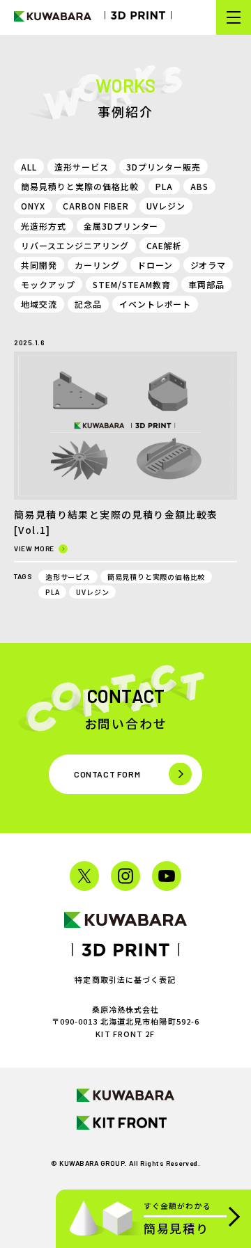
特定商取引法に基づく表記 (125, 979)
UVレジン (165, 206)
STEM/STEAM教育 (132, 284)
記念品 (88, 304)
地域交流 (39, 304)
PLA (164, 186)
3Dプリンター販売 (163, 167)
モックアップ (48, 284)
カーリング (97, 265)
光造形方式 (43, 226)
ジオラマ (208, 265)
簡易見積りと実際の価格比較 (79, 186)
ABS (199, 186)
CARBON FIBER (96, 206)
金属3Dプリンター (121, 226)
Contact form (107, 774)
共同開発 (39, 265)
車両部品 (206, 284)
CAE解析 (164, 245)
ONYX (33, 206)
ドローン (155, 265)
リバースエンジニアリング (75, 245)
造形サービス (81, 167)
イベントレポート (155, 304)
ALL (29, 167)
